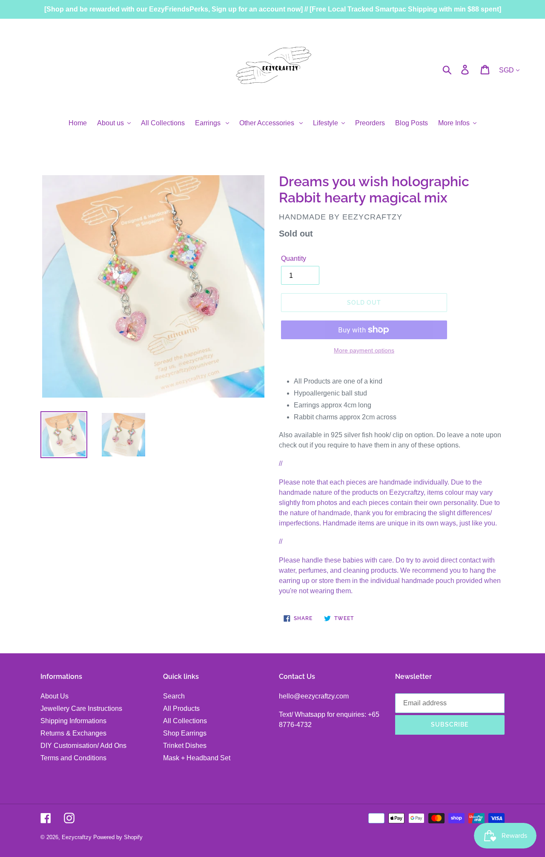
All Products (181, 708)
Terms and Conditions (73, 758)
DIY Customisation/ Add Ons (83, 745)
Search (174, 696)
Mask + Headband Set (196, 758)
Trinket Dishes (185, 745)
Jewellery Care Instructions (81, 708)
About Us (54, 696)
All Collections (185, 720)
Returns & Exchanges (73, 733)
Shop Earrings (185, 733)
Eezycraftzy (77, 837)
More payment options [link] (364, 350)
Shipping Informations (73, 720)
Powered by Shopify (118, 837)
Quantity (293, 258)
